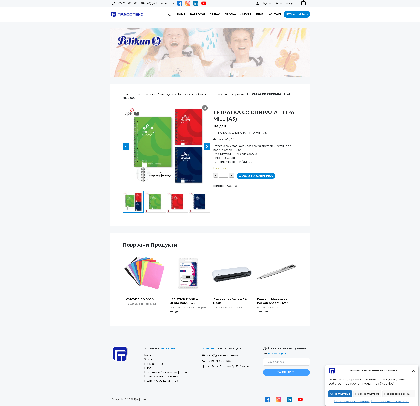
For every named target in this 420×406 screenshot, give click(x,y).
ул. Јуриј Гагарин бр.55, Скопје (228, 366)
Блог (259, 14)
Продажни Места (238, 14)
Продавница (153, 363)
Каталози (197, 14)
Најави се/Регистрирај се (278, 3)
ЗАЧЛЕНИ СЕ (286, 372)
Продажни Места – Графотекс (166, 372)
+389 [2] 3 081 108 (126, 3)
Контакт (275, 14)
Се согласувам (340, 393)
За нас (215, 14)
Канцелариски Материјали (155, 94)
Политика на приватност (390, 401)
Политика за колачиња (352, 401)
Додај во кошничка (256, 175)
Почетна (128, 94)
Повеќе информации (398, 393)
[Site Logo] (127, 14)
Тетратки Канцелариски (227, 94)
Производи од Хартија (192, 94)
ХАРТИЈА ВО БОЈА (140, 299)
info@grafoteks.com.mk (159, 3)
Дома (181, 14)
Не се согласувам (367, 393)
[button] (413, 370)
